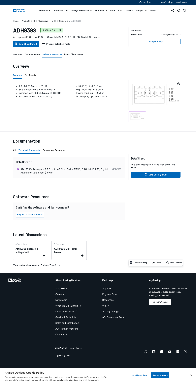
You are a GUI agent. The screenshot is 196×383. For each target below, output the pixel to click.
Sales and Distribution (67, 322)
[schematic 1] (137, 116)
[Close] (191, 375)
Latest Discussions (73, 54)
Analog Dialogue (111, 311)
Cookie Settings (139, 375)
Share (158, 263)
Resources (107, 299)
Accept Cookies (160, 375)
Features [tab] (17, 75)
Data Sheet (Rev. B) (28, 44)
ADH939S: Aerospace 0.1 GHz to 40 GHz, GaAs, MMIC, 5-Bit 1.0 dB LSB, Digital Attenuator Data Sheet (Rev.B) (64, 171)
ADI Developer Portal (113, 317)
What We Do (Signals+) (68, 305)
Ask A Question (176, 263)
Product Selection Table (58, 44)
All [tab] (14, 150)
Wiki (104, 305)
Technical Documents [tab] (29, 150)
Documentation (32, 54)
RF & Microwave (40, 21)
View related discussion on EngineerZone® (34, 265)
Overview (17, 54)
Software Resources (52, 54)
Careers (59, 294)
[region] (98, 375)
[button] (50, 21)
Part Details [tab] (30, 75)
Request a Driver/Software (30, 214)
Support (106, 288)
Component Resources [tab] (54, 150)
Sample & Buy (156, 41)
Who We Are (62, 288)
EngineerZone (109, 294)
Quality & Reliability (65, 317)
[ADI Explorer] (173, 10)
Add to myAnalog (140, 263)
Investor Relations (64, 311)
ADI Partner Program (66, 328)
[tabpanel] (69, 91)
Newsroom (61, 299)
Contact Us (61, 334)
